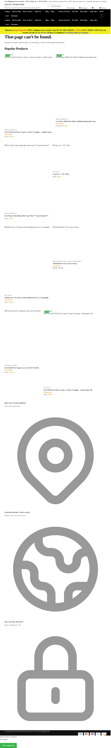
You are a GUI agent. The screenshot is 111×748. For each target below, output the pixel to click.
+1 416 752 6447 (42, 1)
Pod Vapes (8, 295)
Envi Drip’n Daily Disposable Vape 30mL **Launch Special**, (27, 216)
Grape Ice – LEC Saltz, (61, 174)
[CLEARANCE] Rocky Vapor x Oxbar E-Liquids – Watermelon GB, (68, 390)
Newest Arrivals (11, 129)
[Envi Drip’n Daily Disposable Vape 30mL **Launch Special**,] (27, 177)
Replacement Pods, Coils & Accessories (67, 261)
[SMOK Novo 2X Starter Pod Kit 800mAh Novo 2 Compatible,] (27, 259)
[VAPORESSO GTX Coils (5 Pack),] (67, 242)
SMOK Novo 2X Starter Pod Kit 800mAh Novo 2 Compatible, (27, 298)
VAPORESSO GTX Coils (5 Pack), (65, 263)
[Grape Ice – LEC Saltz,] (61, 157)
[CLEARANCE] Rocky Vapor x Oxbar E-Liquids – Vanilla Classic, (28, 132)
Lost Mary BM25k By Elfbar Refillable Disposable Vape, (76, 121)
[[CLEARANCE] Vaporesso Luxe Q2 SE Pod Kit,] (22, 336)
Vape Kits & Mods (11, 365)
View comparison (8, 745)
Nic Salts (56, 171)
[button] (103, 13)
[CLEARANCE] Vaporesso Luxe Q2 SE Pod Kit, (22, 368)
